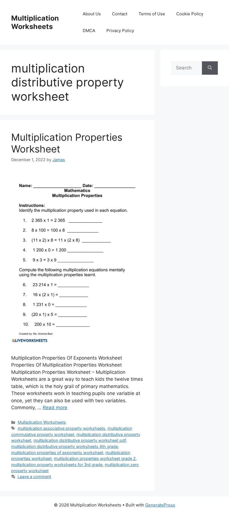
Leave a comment (34, 476)
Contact (119, 13)
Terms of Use (152, 13)
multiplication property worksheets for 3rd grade (56, 464)
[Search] (210, 68)
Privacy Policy (120, 30)
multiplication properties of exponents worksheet (57, 452)
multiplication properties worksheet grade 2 (95, 458)
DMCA (89, 30)
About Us (92, 13)
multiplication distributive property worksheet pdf (80, 440)
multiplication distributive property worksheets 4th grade (64, 446)
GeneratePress (160, 505)
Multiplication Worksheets (35, 22)
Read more (55, 407)
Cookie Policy (189, 13)
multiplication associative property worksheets (61, 428)
